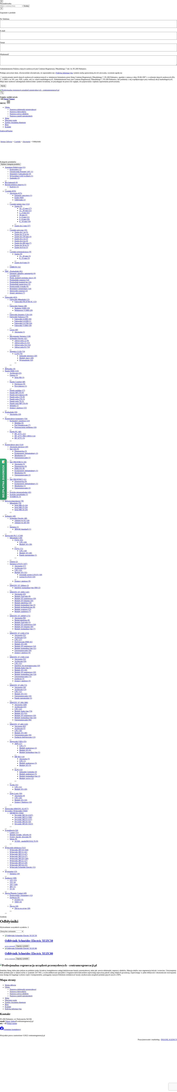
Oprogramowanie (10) (22, 696)
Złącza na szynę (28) (22, 908)
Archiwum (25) (15, 373)
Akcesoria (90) (20, 618)
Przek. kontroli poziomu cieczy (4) (23, 278)
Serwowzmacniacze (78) (14, 501)
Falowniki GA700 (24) (23, 323)
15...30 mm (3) (25, 256)
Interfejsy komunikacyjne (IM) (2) (27, 588)
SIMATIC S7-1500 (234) (19, 657)
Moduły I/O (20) (20, 670)
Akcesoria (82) (20, 726)
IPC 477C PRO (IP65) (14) (24, 436)
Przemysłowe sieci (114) (14, 445)
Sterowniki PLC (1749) (14, 536)
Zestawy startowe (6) (22, 653)
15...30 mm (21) (25, 211)
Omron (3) (14, 375)
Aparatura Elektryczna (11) (15, 167)
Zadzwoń (3, 131)
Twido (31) (14, 785)
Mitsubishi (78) (15, 503)
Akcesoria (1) (19, 332)
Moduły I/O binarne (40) (23, 627)
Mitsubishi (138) (16, 538)
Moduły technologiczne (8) (24, 607)
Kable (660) (19, 198)
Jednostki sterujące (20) (28, 356)
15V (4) (13, 882)
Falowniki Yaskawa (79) (19, 317)
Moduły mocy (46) (26, 358)
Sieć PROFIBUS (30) (18, 462)
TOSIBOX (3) (15, 497)
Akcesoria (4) (19, 796)
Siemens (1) (14, 527)
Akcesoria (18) (20, 687)
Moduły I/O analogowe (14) (25, 646)
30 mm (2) (23, 215)
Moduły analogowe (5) (28, 774)
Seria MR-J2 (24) (21, 505)
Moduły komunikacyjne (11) (25, 648)
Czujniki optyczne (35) (18, 230)
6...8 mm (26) (24, 219)
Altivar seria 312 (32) (22, 345)
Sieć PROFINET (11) (18, 479)
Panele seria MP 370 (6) (19, 403)
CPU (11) (18, 692)
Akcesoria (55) (20, 635)
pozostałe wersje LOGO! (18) (30, 575)
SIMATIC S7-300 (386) (19, 702)
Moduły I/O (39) (25, 544)
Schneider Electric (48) (18, 518)
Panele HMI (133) (12, 371)
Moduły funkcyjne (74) (23, 711)
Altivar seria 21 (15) (22, 343)
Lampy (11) (14, 832)
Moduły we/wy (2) (26, 778)
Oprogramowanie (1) (22, 458)
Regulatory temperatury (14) (20, 289)
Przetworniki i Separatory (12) (21, 895)
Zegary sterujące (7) (17, 293)
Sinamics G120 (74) (17, 351)
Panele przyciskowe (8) (18, 395)
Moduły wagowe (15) (22, 609)
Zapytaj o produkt (22, 946)
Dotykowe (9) (19, 384)
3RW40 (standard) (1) (22, 529)
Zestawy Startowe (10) (23, 802)
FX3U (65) (18, 540)
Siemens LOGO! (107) (18, 564)
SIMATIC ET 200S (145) (19, 592)
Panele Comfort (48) (17, 382)
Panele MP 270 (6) (17, 393)
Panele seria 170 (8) (17, 397)
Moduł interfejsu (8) (22, 620)
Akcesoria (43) (20, 594)
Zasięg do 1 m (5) (21, 232)
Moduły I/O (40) (25, 553)
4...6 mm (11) (24, 217)
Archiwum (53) (20, 637)
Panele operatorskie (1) (28, 555)
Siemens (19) (15, 874)
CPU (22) (18, 709)
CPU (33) (18, 570)
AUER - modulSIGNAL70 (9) (26, 841)
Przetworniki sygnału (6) (19, 286)
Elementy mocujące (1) (23, 195)
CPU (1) (22, 761)
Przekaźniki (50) (11, 412)
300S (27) (18, 744)
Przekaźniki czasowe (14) (19, 280)
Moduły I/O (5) (25, 765)
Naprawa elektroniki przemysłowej (23, 109)
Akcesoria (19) (15, 414)
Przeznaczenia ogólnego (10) (25, 427)
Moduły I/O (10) (20, 800)
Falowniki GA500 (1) (22, 321)
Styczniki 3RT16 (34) (22, 822)
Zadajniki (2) (15, 178)
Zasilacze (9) (14, 897)
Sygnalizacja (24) (11, 830)
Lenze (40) (14, 330)
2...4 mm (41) (24, 213)
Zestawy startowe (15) (18, 408)
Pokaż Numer (9, 99)
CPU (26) (23, 542)
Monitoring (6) (20, 473)
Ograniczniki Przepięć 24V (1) (21, 172)
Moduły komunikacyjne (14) (25, 674)
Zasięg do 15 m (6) (21, 234)
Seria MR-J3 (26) (21, 507)
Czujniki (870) (10, 191)
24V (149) (14, 884)
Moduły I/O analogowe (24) (25, 624)
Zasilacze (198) (10, 878)
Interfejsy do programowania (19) (27, 666)
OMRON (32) (15, 267)
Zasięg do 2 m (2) (21, 239)
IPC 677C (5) (19, 438)
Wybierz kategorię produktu (10, 164)
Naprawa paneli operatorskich (21, 116)
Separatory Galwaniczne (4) (20, 174)
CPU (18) (23, 551)
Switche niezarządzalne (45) (20, 492)
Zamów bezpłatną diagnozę (15, 122)
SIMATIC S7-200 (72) (18, 685)
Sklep (7, 118)
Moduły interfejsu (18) (23, 603)
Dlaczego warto (11, 120)
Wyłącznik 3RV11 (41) (18, 852)
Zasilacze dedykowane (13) (24, 737)
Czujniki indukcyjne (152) (20, 204)
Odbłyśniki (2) (20, 200)
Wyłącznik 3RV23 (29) (18, 863)
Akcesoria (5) (19, 464)
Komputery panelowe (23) (20, 421)
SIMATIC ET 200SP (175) (20, 616)
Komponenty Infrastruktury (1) (26, 471)
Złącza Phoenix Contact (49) (16, 893)
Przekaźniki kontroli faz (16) (20, 282)
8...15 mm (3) (24, 258)
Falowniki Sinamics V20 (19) (21, 315)
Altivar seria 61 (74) (22, 347)
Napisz (10, 131)
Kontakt (8, 127)
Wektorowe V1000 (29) (23, 310)
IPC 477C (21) (20, 434)
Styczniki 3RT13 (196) (23, 817)
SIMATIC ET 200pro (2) (19, 585)
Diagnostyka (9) (20, 466)
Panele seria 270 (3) (17, 399)
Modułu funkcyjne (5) (22, 668)
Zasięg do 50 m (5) (21, 245)
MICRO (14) (19, 757)
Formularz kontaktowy (12, 1029)
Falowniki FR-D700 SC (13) (25, 302)
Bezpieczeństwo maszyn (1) (15, 185)
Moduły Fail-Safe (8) (22, 596)
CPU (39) (18, 731)
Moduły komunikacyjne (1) (29, 752)
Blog (7, 125)
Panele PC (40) (15, 432)
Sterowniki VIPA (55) (18, 741)
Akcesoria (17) (20, 566)
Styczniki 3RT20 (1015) (23, 824)
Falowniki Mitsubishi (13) (19, 299)
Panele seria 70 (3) (17, 401)
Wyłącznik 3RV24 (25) (18, 865)
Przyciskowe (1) (20, 386)
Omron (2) (14, 562)
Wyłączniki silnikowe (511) (15, 848)
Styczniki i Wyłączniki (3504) (16, 811)
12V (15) (13, 880)
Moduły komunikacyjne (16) (25, 718)
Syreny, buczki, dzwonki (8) (20, 837)
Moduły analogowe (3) (28, 763)
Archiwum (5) (19, 728)
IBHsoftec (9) (10, 369)
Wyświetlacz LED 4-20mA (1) (21, 176)
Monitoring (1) (20, 486)
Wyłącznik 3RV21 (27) (18, 861)
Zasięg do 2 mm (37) (22, 226)
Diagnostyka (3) (20, 451)
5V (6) (12, 889)
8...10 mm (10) (25, 221)
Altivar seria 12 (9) (21, 341)
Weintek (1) (14, 406)
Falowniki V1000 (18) (23, 325)
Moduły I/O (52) (20, 713)
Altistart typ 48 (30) (21, 523)
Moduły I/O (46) (20, 733)
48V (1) (13, 887)
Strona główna (10, 985)
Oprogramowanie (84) (22, 720)
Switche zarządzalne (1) (19, 494)
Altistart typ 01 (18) (21, 520)
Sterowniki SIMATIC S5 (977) (16, 809)
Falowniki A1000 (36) (22, 319)
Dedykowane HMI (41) (23, 642)
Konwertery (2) (15, 169)
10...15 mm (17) (25, 208)
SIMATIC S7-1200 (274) (19, 633)
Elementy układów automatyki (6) (23, 273)
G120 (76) (18, 354)
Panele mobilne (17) (17, 390)
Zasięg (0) (18, 206)
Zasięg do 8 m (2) (21, 247)
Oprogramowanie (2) (22, 475)
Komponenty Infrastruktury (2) (26, 453)
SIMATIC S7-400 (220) (19, 724)
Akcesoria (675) (16, 193)
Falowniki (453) (11, 297)
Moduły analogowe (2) (28, 748)
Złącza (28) (14, 906)
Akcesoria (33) (20, 659)
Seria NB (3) (19, 377)
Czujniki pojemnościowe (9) (20, 252)
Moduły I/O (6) (25, 750)
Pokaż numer (12, 1023)
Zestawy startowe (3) (22, 681)
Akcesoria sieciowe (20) (19, 447)
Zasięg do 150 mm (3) (22, 237)
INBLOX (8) (19, 468)
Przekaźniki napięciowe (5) (20, 284)
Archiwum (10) (20, 661)
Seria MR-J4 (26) (21, 510)
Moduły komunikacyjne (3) (24, 605)
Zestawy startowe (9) (22, 581)
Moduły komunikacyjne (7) (24, 629)
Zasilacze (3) (19, 679)
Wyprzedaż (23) (11, 871)
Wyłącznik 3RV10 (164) (19, 850)
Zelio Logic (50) (16, 793)
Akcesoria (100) (20, 705)
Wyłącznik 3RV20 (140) (19, 858)
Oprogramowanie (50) (22, 650)
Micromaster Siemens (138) (20, 336)
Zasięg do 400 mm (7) (22, 243)
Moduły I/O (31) (20, 572)
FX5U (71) (18, 549)
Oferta (7, 107)
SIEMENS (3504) (16, 813)
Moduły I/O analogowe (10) (25, 672)
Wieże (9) (13, 839)
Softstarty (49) (10, 516)
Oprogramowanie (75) (22, 676)
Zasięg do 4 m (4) (21, 241)
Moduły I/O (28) (20, 644)
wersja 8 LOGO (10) (27, 577)
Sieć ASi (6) (14, 449)
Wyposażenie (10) (26, 360)
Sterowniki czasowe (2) (19, 291)
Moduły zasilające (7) (22, 611)
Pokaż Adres (10, 1021)
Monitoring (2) (20, 455)
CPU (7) (22, 746)
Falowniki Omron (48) (18, 306)
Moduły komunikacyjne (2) (29, 776)
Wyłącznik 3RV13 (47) (18, 854)
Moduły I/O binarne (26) (23, 601)
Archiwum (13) (20, 689)
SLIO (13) (18, 770)
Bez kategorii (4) (11, 182)
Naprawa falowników (18, 112)
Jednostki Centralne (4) (28, 772)
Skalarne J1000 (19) (22, 308)
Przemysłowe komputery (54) (16, 419)
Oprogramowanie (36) (22, 735)
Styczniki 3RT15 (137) (23, 819)
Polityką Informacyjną (64, 73)
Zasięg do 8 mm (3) (21, 263)
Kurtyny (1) (14, 187)
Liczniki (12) (15, 276)
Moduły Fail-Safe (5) (22, 622)
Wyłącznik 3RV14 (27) (18, 856)
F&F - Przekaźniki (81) (14, 271)
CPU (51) (18, 663)
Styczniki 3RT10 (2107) (23, 815)
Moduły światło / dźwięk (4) (20, 835)
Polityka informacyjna (13, 1009)
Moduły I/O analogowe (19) (25, 598)
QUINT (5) (18, 900)
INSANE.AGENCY (169, 1040)
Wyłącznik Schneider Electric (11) (23, 867)
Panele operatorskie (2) (23, 698)
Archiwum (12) (20, 568)
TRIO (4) (18, 902)
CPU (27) (18, 640)
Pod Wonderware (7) (22, 425)
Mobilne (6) (18, 423)
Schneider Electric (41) (18, 338)
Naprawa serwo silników (19, 114)
